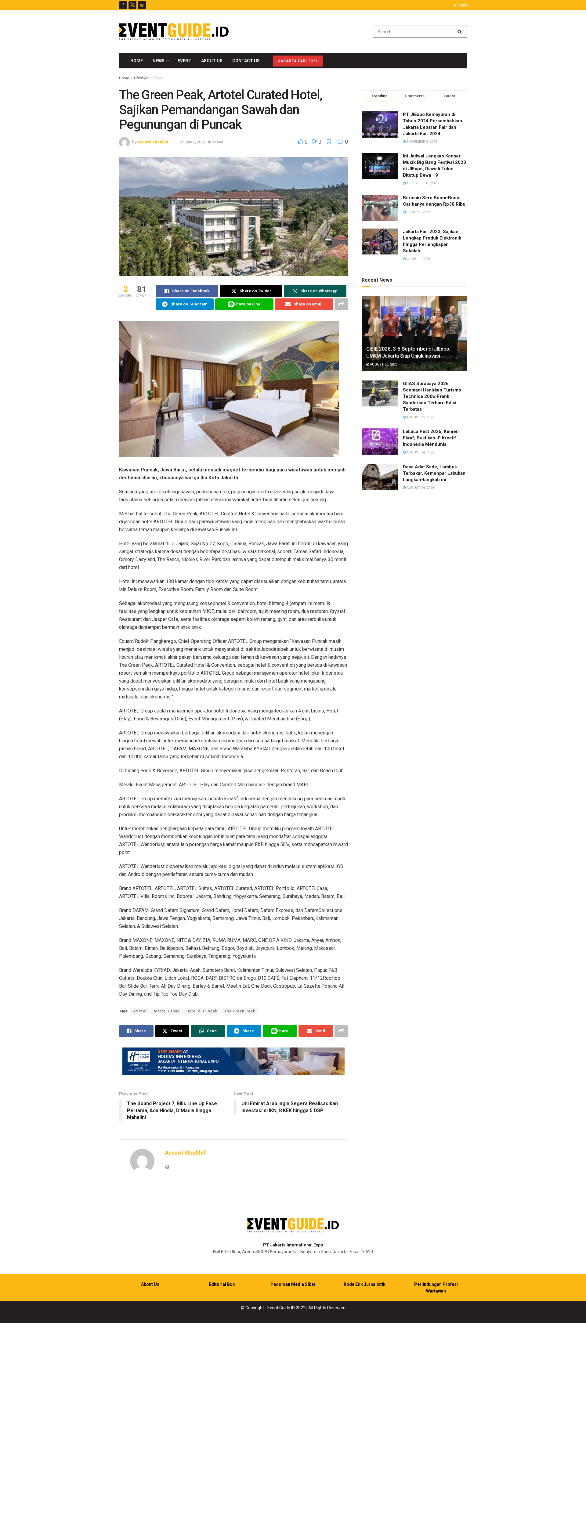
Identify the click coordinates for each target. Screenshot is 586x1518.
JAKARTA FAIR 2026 (298, 61)
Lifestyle (141, 78)
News (159, 60)
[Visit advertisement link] (233, 1061)
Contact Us (246, 60)
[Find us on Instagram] (142, 5)
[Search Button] (460, 32)
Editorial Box (222, 1284)
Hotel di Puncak (201, 1011)
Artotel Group (166, 1011)
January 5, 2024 (191, 142)
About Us (211, 60)
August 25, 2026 (383, 364)
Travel (158, 78)
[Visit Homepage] (174, 31)
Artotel (139, 1011)
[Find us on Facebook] (123, 5)
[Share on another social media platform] (341, 304)
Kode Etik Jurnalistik (364, 1284)
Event (184, 60)
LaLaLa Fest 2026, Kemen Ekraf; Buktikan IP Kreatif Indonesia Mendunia (431, 438)
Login (462, 5)
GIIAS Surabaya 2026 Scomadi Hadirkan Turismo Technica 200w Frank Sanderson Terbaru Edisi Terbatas (432, 396)
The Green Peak (239, 1011)
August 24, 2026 (420, 452)
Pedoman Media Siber (293, 1284)
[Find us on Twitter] (132, 5)
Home (136, 60)
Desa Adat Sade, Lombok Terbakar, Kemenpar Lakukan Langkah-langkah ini (434, 473)
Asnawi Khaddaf (152, 142)
